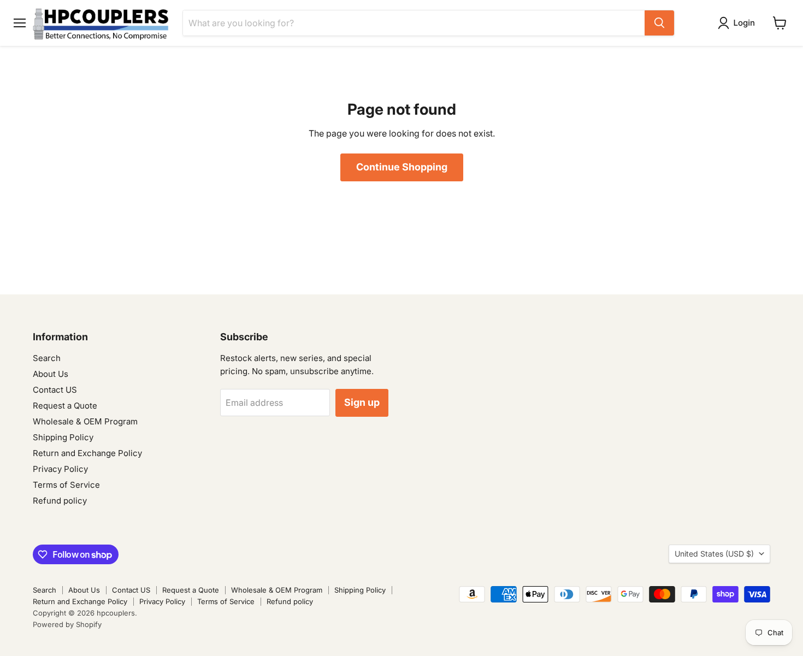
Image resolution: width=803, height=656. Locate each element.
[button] (738, 22)
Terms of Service (66, 485)
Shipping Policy (63, 437)
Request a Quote (65, 405)
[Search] (659, 23)
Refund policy (60, 500)
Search (47, 358)
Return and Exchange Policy (87, 453)
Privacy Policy (60, 469)
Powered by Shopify (67, 624)
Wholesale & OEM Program (85, 421)
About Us (50, 374)
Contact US (55, 390)
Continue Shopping (401, 167)
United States (714, 553)
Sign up (362, 402)
